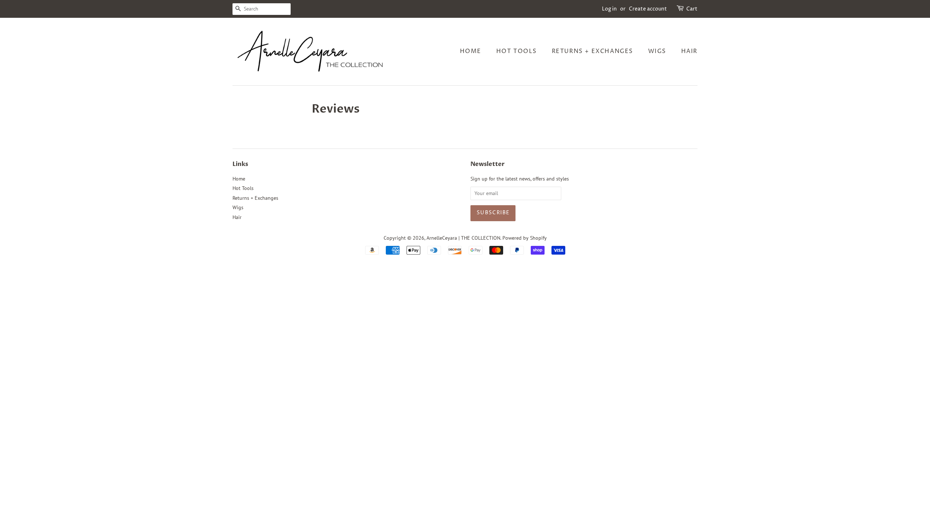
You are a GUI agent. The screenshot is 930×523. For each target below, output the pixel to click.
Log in (609, 8)
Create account (648, 8)
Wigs (657, 51)
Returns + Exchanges (592, 51)
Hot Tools (516, 51)
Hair (689, 51)
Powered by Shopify (524, 238)
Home (470, 51)
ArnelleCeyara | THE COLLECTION (463, 238)
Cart (692, 8)
